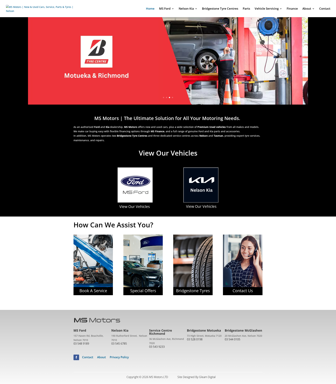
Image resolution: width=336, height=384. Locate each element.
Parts (246, 9)
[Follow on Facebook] (76, 357)
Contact (324, 9)
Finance (292, 9)
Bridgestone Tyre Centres (220, 9)
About (101, 357)
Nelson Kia (186, 9)
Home (150, 9)
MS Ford (165, 9)
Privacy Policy (119, 357)
